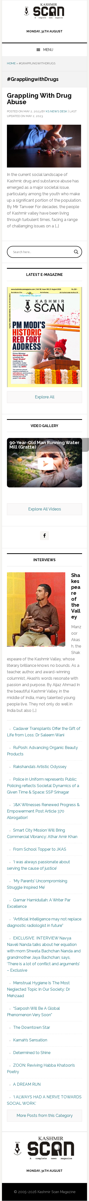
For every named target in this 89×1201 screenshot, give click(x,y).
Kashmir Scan (44, 11)
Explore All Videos (44, 509)
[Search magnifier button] (76, 251)
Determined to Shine (31, 1052)
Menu (48, 50)
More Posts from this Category (45, 1115)
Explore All (44, 397)
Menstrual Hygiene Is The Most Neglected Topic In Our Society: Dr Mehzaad (38, 989)
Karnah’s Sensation (30, 1040)
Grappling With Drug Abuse (39, 99)
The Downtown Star (31, 1027)
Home (11, 63)
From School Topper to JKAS (39, 849)
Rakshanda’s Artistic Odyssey (40, 766)
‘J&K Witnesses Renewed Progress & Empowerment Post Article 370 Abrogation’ (43, 811)
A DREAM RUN (27, 1084)
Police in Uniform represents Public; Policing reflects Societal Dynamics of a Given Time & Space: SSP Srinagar (43, 785)
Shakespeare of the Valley (75, 596)
